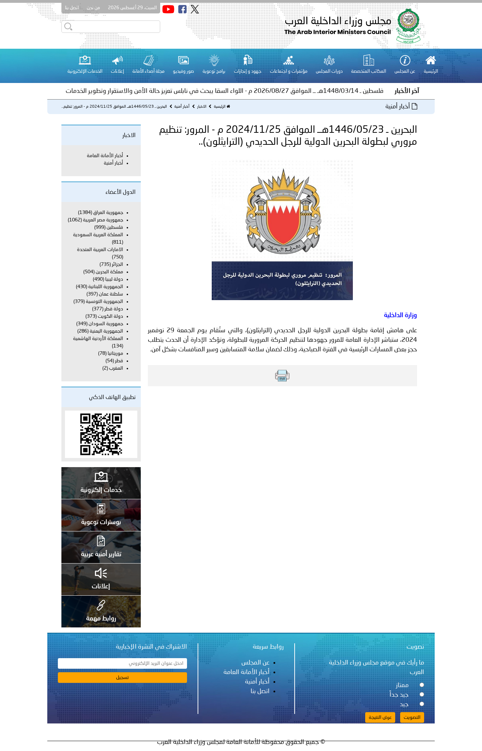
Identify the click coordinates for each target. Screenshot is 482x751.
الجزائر (117, 264)
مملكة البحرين (109, 271)
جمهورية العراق (108, 212)
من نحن (93, 8)
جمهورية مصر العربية (103, 219)
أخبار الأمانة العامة (105, 155)
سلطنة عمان (111, 294)
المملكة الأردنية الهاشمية (98, 338)
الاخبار (201, 107)
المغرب (116, 368)
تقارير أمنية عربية (101, 554)
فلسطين (114, 227)
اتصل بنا (72, 8)
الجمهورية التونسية (104, 301)
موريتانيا (115, 353)
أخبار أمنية (181, 107)
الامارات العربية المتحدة (100, 249)
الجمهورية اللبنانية (105, 286)
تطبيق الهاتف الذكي (112, 397)
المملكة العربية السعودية (98, 234)
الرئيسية (219, 107)
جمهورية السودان (106, 323)
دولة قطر (113, 308)
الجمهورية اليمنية (106, 331)
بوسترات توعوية (101, 522)
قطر (119, 360)
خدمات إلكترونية (101, 490)
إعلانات (101, 586)
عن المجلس (255, 663)
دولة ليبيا (114, 279)
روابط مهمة (101, 618)
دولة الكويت (110, 316)
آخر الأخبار (407, 91)
